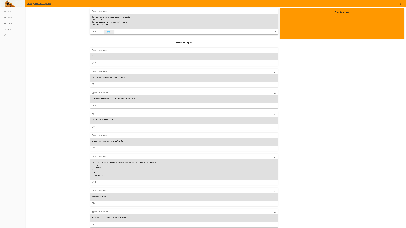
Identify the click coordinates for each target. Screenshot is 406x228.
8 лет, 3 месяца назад (101, 11)
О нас (9, 35)
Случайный (10, 17)
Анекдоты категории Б (39, 3)
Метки (9, 29)
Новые (9, 11)
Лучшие (9, 23)
